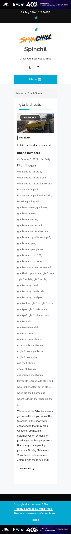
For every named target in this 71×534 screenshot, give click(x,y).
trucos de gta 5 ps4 (42, 381)
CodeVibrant (48, 513)
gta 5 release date (39, 315)
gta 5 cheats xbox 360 (29, 255)
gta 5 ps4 (22, 309)
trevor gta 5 (23, 381)
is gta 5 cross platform (30, 351)
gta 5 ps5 (22, 315)
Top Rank (24, 137)
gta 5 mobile (25, 279)
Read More (25, 468)
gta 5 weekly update (28, 327)
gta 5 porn (47, 303)
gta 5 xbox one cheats (29, 339)
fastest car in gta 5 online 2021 (34, 195)
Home (35, 519)
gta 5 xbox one (25, 333)
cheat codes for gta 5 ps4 (31, 177)
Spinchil (35, 49)
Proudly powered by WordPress (33, 508)
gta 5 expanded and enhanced (34, 267)
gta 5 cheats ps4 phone (30, 249)
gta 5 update (24, 321)
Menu (33, 79)
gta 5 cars (42, 207)
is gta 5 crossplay (27, 357)
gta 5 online (23, 303)
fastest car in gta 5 (27, 189)
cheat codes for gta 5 (29, 171)
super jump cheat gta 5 (30, 375)
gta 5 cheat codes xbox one (32, 231)
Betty (47, 159)
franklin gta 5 (24, 201)
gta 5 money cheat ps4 (29, 297)
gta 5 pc (36, 303)
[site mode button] (30, 67)
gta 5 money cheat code (30, 291)
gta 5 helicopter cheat (29, 273)
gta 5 (36, 201)
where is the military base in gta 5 (35, 402)
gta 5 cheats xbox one (29, 261)
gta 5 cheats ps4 (26, 243)
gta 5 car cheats (26, 207)
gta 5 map (48, 273)
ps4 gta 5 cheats (26, 363)
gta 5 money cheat (27, 285)
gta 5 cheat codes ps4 (29, 225)
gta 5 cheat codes (27, 219)
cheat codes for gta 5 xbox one (34, 183)
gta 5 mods (40, 279)
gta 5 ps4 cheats (38, 309)
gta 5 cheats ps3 (41, 237)
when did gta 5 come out (31, 393)
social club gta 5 (26, 369)
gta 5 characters (26, 213)
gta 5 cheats (24, 237)
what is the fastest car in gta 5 (33, 387)
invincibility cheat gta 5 (30, 345)
